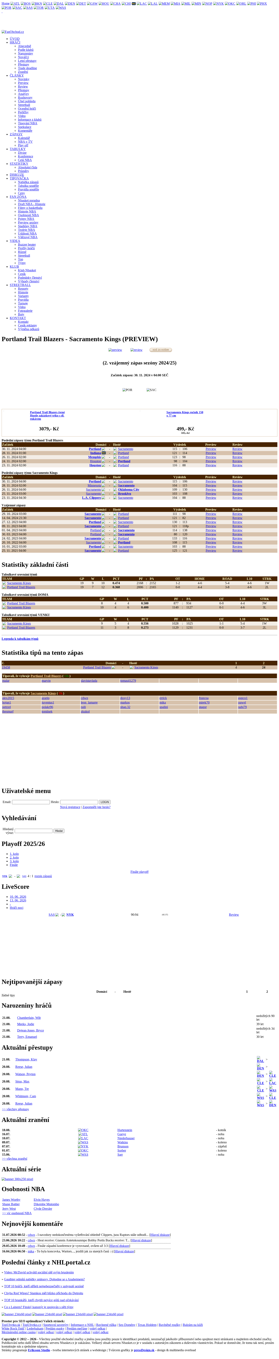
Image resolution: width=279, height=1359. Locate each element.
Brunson (122, 1146)
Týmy (22, 263)
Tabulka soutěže (28, 185)
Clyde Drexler (43, 1208)
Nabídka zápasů (28, 182)
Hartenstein (124, 1130)
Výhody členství (28, 281)
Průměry (23, 171)
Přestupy (23, 64)
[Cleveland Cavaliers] (48, 3)
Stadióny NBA (27, 226)
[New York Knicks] (218, 3)
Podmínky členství (30, 277)
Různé (22, 252)
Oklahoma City (128, 489)
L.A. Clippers (91, 497)
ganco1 (243, 698)
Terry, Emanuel (27, 1036)
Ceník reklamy (27, 325)
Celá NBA (25, 160)
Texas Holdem (147, 1325)
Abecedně (24, 46)
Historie (23, 292)
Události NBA (27, 233)
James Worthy (11, 1199)
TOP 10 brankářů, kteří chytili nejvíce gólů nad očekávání (41, 1300)
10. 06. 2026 (18, 896)
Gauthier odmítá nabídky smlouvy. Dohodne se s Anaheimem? (44, 1279)
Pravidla (23, 299)
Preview (23, 83)
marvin (46, 680)
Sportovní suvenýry (56, 1325)
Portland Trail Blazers (21, 587)
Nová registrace (70, 807)
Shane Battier (11, 1204)
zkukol (85, 711)
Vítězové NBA (28, 237)
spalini (164, 707)
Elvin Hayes (42, 1199)
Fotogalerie (25, 310)
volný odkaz (97, 1328)
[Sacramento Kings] (17, 7)
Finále (14, 865)
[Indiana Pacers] (134, 3)
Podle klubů (25, 49)
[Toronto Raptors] (39, 7)
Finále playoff (139, 871)
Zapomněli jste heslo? (96, 807)
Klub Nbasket (27, 270)
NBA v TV (25, 141)
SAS (24, 876)
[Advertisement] (32, 752)
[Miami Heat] (176, 3)
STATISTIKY (19, 163)
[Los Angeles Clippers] (142, 3)
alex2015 (8, 698)
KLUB (14, 266)
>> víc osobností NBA (17, 1213)
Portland (95, 449)
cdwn (84, 698)
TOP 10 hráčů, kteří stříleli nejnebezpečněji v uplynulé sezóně (44, 1286)
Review (23, 86)
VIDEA (15, 241)
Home (6, 3)
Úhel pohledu (27, 101)
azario (45, 698)
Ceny (21, 193)
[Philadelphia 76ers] (251, 3)
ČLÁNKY (17, 75)
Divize (22, 152)
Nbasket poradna (29, 200)
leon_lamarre (89, 702)
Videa (22, 116)
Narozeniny (25, 53)
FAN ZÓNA (18, 196)
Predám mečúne (77, 1328)
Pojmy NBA (26, 219)
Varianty (23, 296)
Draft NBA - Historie (31, 204)
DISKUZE (17, 174)
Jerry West (9, 1208)
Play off (23, 145)
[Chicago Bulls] (126, 3)
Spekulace (24, 127)
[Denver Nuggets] (70, 3)
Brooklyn (124, 493)
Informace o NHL (82, 1325)
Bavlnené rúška (106, 1325)
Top (20, 259)
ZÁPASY (16, 134)
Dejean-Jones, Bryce (30, 1030)
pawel (242, 702)
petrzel (6, 707)
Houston (95, 461)
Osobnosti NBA (28, 215)
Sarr (120, 1154)
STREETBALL (20, 285)
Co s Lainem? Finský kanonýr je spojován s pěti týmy (39, 1307)
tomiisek (47, 711)
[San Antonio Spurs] (28, 7)
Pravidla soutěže (28, 189)
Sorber (121, 1150)
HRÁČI (15, 42)
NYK (4, 876)
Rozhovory (25, 97)
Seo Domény (126, 1325)
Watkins (122, 1142)
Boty (21, 314)
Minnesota (94, 485)
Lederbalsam (35, 1328)
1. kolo (14, 854)
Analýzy (23, 94)
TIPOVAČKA (19, 178)
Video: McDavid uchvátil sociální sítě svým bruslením (39, 1272)
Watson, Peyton (25, 1074)
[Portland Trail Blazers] (7, 7)
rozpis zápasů (43, 876)
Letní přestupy (27, 60)
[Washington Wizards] (61, 7)
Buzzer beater (27, 244)
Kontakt (23, 321)
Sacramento (125, 449)
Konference (25, 156)
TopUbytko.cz (31, 1325)
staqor (203, 707)
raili (83, 707)
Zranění (23, 72)
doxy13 (125, 698)
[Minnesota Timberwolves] (196, 3)
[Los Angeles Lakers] (153, 3)
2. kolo (14, 857)
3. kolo (14, 861)
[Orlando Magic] (241, 3)
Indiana (95, 453)
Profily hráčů (26, 248)
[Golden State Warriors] (92, 3)
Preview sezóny (28, 222)
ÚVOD (15, 38)
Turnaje (23, 303)
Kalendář (24, 138)
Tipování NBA (27, 123)
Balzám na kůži (193, 1325)
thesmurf (7, 711)
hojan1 (6, 702)
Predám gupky (55, 1328)
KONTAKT (18, 318)
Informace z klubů (29, 119)
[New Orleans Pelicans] (207, 3)
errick (163, 698)
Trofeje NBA (26, 230)
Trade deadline (27, 68)
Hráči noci (16, 907)
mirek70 (204, 702)
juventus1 (48, 702)
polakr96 (47, 707)
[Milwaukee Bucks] (186, 3)
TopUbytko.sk (11, 1325)
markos (125, 702)
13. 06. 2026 (18, 900)
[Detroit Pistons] (81, 3)
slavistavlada (89, 680)
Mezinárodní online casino (19, 1332)
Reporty (23, 288)
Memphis (94, 457)
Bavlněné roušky (170, 1325)
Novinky (23, 79)
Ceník (22, 274)
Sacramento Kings (19, 583)
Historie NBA (27, 211)
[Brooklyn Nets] (37, 3)
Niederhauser (126, 1138)
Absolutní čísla (27, 167)
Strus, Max (22, 1081)
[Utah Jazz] (50, 7)
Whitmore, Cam (25, 1096)
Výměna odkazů (28, 329)
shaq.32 (125, 707)
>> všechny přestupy (15, 1109)
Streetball (24, 105)
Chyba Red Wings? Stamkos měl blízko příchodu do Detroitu (43, 1293)
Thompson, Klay (26, 1059)
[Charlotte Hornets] (115, 3)
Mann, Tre (22, 1089)
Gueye (121, 1134)
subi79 (242, 707)
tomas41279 (128, 680)
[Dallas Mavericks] (59, 3)
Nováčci (23, 57)
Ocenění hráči (27, 108)
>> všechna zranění (14, 1158)
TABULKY (18, 149)
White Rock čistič (13, 1328)
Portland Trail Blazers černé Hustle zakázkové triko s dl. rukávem (47, 415)
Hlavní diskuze (160, 1234)
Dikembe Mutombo (46, 1204)
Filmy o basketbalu (30, 207)
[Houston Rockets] (104, 3)
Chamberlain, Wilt (29, 1017)
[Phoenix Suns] (262, 3)
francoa (204, 698)
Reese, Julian (23, 1066)
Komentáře (25, 130)
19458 (6, 667)
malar (5, 680)
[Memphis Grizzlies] (164, 3)
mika (163, 702)
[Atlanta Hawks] (15, 3)
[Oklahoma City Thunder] (230, 3)
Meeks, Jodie (25, 1024)
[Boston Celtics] (26, 3)
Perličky (23, 112)
